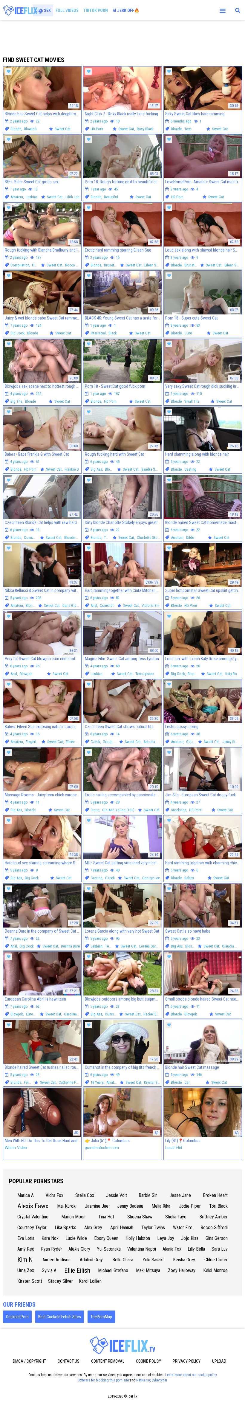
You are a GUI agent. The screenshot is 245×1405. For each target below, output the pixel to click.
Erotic (95, 810)
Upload (219, 1361)
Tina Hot (106, 1217)
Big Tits (16, 401)
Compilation (19, 265)
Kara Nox (50, 1238)
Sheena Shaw (139, 1217)
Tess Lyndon (144, 674)
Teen (107, 537)
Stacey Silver (60, 1281)
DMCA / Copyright (29, 1361)
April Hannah (121, 1227)
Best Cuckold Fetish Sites (59, 1316)
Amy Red (25, 1249)
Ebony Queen (106, 1238)
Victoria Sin (150, 605)
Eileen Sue (152, 265)
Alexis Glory (79, 1249)
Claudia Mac (231, 946)
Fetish (28, 1082)
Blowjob (30, 129)
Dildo (190, 537)
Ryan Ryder (51, 1249)
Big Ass (96, 469)
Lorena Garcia (149, 946)
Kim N (25, 1259)
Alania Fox (172, 1249)
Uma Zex (25, 1270)
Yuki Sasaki (153, 1260)
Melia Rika (160, 1206)
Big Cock (17, 333)
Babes (189, 878)
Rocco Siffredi (76, 265)
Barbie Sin (148, 1195)
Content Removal (107, 1361)
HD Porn (97, 129)
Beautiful (111, 197)
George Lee (151, 878)
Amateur (16, 197)
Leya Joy (165, 1238)
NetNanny (143, 1380)
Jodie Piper (190, 1206)
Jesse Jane (180, 1195)
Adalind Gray (91, 1260)
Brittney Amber (213, 1217)
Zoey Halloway (181, 1270)
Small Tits (192, 401)
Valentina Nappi (141, 1249)
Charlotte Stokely (150, 537)
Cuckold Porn (17, 1316)
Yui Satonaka (109, 1249)
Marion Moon (73, 1217)
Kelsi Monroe (215, 1270)
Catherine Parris (71, 1082)
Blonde (15, 129)
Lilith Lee (72, 197)
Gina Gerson (217, 1238)
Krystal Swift (153, 1082)
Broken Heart (215, 1195)
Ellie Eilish (77, 1270)
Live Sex (43, 10)
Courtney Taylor (32, 1227)
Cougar (192, 741)
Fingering (33, 741)
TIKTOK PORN (95, 10)
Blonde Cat (72, 537)
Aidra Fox (54, 1195)
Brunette (110, 265)
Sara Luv (220, 1249)
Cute (188, 333)
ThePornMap (101, 1316)
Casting (190, 469)
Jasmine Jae (96, 1206)
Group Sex (111, 741)
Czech (95, 741)
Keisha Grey (184, 1260)
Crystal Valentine (32, 1217)
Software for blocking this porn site (103, 1380)
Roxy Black (145, 129)
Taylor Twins (153, 1227)
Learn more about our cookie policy (191, 1375)
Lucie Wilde (76, 1238)
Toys (188, 129)
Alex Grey (93, 1227)
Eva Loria (25, 1238)
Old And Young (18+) (118, 810)
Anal (94, 605)
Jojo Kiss (189, 1238)
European (33, 1014)
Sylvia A (49, 1270)
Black (112, 333)
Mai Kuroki (66, 1206)
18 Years (97, 1082)
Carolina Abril (74, 1014)
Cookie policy (148, 1361)
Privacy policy (186, 1361)
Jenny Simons (233, 741)
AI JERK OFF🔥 (126, 10)
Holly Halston (137, 1238)
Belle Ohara (122, 1260)
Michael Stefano (113, 1270)
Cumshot (31, 537)
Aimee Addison (56, 1260)
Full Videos (67, 10)
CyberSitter (159, 1380)
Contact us (68, 1361)
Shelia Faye (175, 1217)
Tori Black (218, 1206)
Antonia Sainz (153, 741)
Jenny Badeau (130, 1206)
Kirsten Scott (29, 1281)
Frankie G (72, 469)
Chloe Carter (216, 1260)
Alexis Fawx (32, 1206)
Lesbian (32, 197)
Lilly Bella (196, 1249)
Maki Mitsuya (148, 1270)
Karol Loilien (90, 1281)
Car (187, 1082)
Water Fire (182, 1227)
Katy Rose (233, 674)
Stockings (178, 810)
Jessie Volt (116, 1195)
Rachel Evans (153, 1014)
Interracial (98, 333)
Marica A (25, 1195)
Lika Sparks (65, 1227)
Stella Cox (84, 1195)
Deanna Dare (70, 946)
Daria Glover (71, 605)
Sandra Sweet (152, 469)
